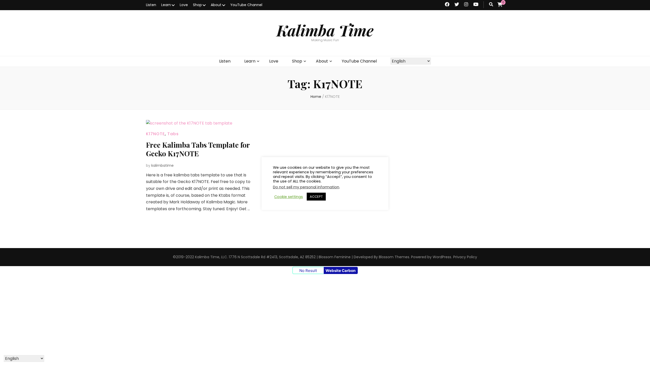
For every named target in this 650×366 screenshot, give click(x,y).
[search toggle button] (491, 4)
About (216, 4)
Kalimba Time (325, 30)
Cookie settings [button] (288, 196)
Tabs (173, 134)
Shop (197, 4)
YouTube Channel (246, 4)
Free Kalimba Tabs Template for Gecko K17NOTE (198, 149)
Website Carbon (340, 270)
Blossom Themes (394, 257)
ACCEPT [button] (316, 196)
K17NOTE (155, 134)
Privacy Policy (465, 257)
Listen (151, 4)
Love (184, 4)
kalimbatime (162, 165)
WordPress (442, 257)
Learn (166, 4)
